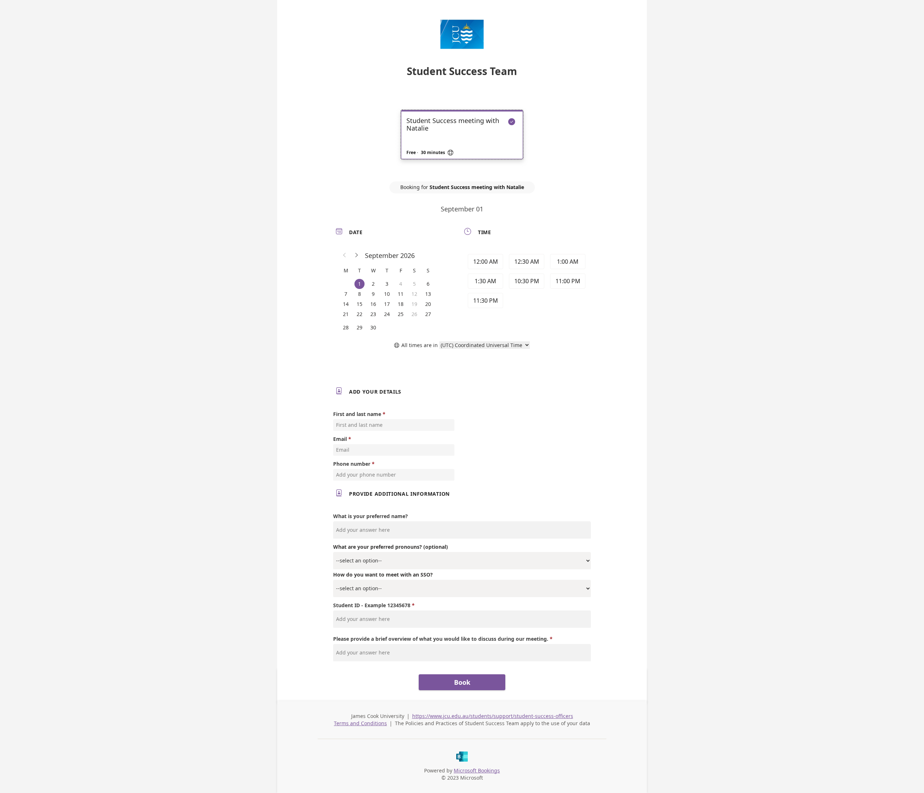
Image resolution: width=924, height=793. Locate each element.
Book (462, 682)
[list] (462, 141)
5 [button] (414, 283)
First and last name (357, 414)
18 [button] (401, 304)
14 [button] (346, 304)
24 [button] (387, 314)
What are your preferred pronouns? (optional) (390, 546)
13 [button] (428, 293)
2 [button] (373, 283)
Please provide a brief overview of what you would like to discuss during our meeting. (440, 638)
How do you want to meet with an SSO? (383, 574)
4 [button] (400, 283)
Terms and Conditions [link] (360, 723)
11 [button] (401, 293)
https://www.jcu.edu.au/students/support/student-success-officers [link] (492, 716)
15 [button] (359, 304)
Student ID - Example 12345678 (371, 605)
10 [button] (387, 293)
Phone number (351, 463)
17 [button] (387, 304)
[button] (344, 255)
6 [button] (428, 283)
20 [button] (428, 304)
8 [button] (359, 293)
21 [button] (346, 314)
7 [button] (345, 293)
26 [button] (414, 314)
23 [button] (373, 314)
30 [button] (373, 327)
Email (340, 438)
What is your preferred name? (370, 516)
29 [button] (359, 327)
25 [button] (401, 314)
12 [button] (414, 293)
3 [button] (386, 283)
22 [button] (359, 314)
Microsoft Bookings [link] (477, 770)
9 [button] (373, 293)
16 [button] (373, 304)
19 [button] (414, 304)
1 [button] (359, 283)
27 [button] (428, 314)
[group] (526, 282)
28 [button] (346, 327)
